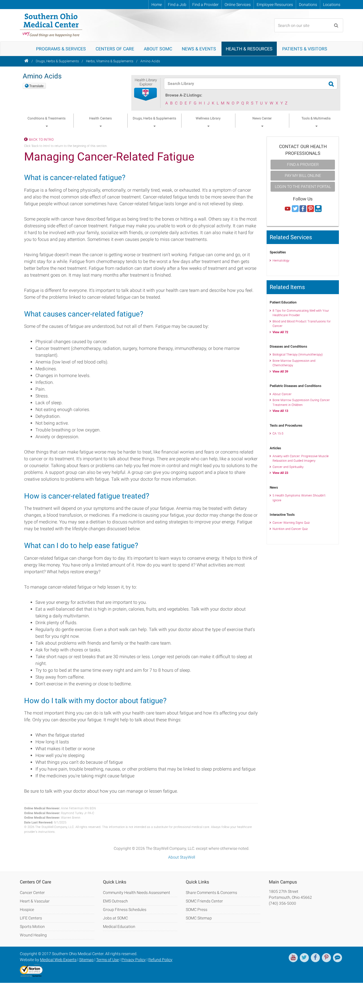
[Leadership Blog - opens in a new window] (337, 957)
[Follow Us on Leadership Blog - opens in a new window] (318, 209)
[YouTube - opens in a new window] (293, 957)
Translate (36, 86)
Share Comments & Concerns (211, 892)
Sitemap (86, 959)
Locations (331, 4)
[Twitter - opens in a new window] (304, 957)
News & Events (199, 49)
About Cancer (282, 394)
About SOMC (158, 49)
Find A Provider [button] (303, 164)
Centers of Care (115, 49)
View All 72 (280, 332)
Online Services (238, 4)
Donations (308, 4)
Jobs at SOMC (115, 918)
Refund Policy (160, 959)
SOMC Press (196, 909)
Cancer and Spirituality (288, 467)
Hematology (281, 260)
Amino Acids (150, 61)
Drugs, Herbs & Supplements (57, 61)
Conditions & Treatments (47, 118)
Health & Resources (249, 49)
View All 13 (280, 411)
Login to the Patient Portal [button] (303, 186)
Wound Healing (33, 935)
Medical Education (119, 926)
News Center (262, 118)
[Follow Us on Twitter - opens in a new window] (295, 209)
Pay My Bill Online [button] (303, 175)
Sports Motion (32, 926)
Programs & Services (61, 49)
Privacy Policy (133, 959)
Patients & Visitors (304, 49)
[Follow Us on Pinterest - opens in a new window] (310, 209)
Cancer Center (32, 892)
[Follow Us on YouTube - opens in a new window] (287, 209)
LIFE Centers (31, 918)
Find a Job (177, 4)
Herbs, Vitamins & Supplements (109, 61)
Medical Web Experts (58, 959)
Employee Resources (275, 4)
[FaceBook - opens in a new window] (315, 957)
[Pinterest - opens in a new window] (326, 957)
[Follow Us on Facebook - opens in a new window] (302, 209)
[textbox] (247, 83)
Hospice (27, 909)
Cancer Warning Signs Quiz (291, 523)
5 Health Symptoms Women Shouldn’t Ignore (299, 498)
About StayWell (181, 857)
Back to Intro (41, 140)
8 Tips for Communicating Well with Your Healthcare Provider (301, 313)
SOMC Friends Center (204, 901)
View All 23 (280, 473)
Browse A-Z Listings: (183, 95)
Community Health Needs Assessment (136, 892)
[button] (145, 94)
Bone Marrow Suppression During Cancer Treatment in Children (301, 402)
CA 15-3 (278, 433)
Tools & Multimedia (316, 118)
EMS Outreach (115, 901)
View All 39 (280, 371)
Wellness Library (208, 118)
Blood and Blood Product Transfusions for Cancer (302, 324)
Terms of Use (107, 959)
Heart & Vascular (35, 901)
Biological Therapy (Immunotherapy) (298, 354)
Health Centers (100, 118)
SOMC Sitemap (199, 918)
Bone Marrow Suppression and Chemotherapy (294, 363)
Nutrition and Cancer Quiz (290, 529)
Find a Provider (205, 4)
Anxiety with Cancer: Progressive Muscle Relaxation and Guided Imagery (301, 458)
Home (156, 4)
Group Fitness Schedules (124, 909)
